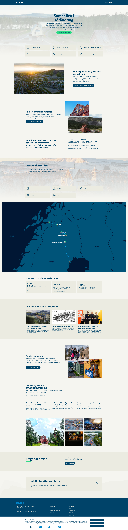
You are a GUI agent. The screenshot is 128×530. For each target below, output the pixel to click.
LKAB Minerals (71, 515)
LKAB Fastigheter (72, 510)
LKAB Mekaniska (72, 514)
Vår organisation (53, 508)
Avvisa (97, 526)
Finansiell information (54, 514)
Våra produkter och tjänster (55, 510)
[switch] (40, 527)
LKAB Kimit (71, 512)
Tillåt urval (97, 523)
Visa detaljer (65, 527)
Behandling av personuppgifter (55, 515)
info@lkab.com (30, 507)
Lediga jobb (52, 512)
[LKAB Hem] (19, 2)
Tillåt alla (97, 520)
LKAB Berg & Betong (72, 508)
